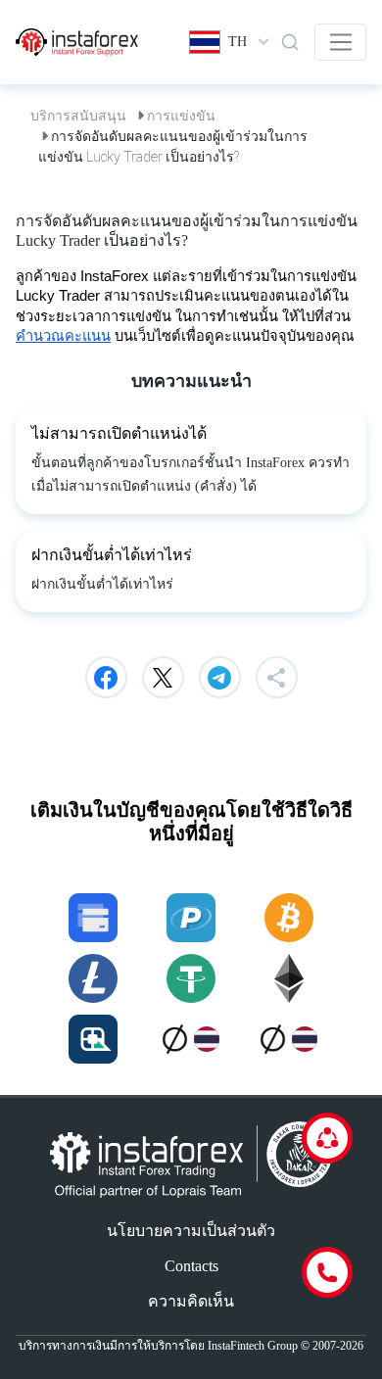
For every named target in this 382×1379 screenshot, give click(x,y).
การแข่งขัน (181, 115)
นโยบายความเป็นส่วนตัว (191, 1230)
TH (237, 41)
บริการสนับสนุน (78, 115)
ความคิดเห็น (191, 1301)
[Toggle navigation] (340, 42)
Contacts (191, 1266)
